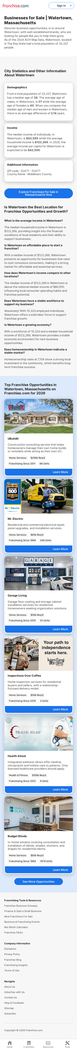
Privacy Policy (12, 954)
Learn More (60, 472)
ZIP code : (14, 171)
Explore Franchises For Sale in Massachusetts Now (38, 193)
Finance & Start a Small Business (22, 911)
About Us (9, 986)
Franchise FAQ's (13, 932)
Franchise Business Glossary (20, 905)
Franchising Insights (16, 965)
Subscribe (10, 1013)
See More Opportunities (39, 881)
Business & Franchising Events (22, 921)
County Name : (17, 174)
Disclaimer (10, 948)
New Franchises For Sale (18, 916)
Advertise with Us (14, 992)
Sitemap (9, 1008)
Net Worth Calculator (16, 927)
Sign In (61, 5)
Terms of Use (11, 970)
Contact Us (10, 997)
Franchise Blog (12, 959)
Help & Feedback (14, 1002)
